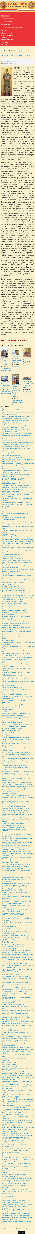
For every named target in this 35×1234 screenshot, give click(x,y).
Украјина (5, 711)
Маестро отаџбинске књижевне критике (14, 467)
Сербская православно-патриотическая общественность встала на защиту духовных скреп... (16, 767)
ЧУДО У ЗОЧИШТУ (8, 943)
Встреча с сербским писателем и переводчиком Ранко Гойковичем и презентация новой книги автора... (17, 659)
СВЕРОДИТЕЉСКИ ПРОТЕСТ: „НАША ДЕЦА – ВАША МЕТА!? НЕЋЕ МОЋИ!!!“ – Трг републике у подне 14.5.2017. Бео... (17, 1159)
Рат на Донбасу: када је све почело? (13, 457)
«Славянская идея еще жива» (11, 1142)
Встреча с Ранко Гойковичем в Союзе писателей (17, 724)
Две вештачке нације (8, 685)
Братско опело (6, 881)
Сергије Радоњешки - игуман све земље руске (16, 631)
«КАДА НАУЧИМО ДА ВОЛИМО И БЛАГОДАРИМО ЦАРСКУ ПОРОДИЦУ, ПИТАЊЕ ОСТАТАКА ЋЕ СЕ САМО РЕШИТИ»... (17, 1101)
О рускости (5, 573)
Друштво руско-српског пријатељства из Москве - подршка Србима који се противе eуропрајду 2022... (17, 754)
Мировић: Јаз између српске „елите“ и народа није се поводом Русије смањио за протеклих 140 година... (17, 1051)
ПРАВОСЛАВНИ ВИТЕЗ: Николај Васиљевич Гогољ (18, 1047)
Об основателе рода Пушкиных (11, 491)
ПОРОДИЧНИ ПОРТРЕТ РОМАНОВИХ (14, 1202)
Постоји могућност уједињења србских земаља (16, 607)
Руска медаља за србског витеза (12, 625)
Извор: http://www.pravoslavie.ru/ (14, 340)
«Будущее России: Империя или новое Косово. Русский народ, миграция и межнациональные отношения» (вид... (16, 859)
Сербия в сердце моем (9, 698)
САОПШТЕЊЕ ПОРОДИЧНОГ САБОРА (14, 676)
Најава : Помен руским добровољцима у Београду (17, 1178)
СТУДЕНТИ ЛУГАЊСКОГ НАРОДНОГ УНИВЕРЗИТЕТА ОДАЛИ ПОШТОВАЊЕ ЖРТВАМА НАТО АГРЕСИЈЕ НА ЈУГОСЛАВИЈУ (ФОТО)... (17, 954)
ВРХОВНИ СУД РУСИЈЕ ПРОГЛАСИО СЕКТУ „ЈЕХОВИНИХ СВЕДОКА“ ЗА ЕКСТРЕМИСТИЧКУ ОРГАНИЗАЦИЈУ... (17, 1191)
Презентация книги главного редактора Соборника (17, 663)
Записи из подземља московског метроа (14, 633)
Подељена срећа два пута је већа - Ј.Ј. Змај (15, 803)
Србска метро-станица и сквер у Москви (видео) (17, 883)
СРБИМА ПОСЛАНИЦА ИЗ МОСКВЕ (13, 945)
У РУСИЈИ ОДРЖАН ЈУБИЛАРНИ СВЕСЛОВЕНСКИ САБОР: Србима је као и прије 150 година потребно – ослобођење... (18, 1129)
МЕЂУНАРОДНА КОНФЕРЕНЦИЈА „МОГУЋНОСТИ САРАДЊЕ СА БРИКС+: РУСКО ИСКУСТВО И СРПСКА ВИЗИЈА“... (18, 494)
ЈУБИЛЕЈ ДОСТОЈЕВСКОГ (10, 844)
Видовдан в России (8, 648)
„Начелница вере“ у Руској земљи (12, 558)
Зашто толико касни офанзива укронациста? (16, 704)
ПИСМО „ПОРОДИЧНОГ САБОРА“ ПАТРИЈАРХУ (17, 1075)
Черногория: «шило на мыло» (11, 707)
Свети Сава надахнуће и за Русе (12, 728)
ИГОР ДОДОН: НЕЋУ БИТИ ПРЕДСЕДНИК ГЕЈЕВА (17, 1148)
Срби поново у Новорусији (10, 422)
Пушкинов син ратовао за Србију (12, 601)
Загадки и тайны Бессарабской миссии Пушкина (17, 433)
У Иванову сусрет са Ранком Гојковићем (14, 468)
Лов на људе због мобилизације (12, 722)
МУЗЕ (4, 511)
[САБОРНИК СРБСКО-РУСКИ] (17, 6)
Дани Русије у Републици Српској (12, 582)
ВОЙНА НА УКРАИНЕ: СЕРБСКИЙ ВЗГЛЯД (15, 812)
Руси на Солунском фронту (10, 1066)
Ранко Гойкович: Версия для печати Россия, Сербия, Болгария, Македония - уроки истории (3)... (16, 984)
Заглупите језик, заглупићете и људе (13, 590)
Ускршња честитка (7, 1195)
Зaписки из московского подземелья (13, 635)
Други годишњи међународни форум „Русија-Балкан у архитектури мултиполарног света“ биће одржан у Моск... (17, 522)
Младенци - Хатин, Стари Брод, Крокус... (14, 517)
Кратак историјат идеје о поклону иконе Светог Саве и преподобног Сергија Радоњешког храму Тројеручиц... (17, 562)
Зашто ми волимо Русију (9, 1098)
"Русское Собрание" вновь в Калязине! (14, 726)
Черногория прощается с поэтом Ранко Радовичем (18, 646)
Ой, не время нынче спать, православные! (15, 963)
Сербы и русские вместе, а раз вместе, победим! (17, 842)
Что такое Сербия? (8, 640)
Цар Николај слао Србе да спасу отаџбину (15, 1133)
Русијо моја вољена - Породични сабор (14, 694)
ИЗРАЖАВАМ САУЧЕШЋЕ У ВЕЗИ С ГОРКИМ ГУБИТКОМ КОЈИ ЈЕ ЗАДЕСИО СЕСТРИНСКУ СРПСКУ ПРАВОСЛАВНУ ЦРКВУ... (16, 901)
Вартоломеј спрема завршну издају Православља (17, 539)
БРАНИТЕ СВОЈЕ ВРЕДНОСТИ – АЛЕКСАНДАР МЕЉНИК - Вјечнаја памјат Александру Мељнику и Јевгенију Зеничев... (18, 853)
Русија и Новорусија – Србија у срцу (13, 946)
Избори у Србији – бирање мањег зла (13, 620)
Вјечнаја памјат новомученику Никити (13, 806)
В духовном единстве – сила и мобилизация (15, 795)
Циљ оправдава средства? (10, 556)
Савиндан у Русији (8, 534)
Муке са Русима (7, 584)
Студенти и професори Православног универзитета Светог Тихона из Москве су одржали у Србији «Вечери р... (18, 543)
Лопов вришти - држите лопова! (12, 586)
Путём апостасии (7, 735)
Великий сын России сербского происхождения (16, 847)
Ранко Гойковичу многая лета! (11, 825)
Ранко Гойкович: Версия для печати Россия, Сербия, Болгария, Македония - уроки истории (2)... (16, 978)
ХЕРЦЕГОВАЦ (6, 1060)
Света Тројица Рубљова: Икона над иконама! (16, 864)
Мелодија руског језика (9, 793)
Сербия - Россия (7, 750)
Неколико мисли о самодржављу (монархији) (16, 1040)
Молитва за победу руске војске (12, 687)
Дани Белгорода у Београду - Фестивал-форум (16, 538)
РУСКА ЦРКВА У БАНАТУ (10, 1062)
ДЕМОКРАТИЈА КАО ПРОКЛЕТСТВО (13, 827)
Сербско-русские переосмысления (13, 823)
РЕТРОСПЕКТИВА (8, 709)
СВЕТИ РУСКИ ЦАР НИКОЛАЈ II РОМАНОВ (15, 808)
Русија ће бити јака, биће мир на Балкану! (15, 866)
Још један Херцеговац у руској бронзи (14, 1058)
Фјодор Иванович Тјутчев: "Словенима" (14, 1126)
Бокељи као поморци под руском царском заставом (18, 786)
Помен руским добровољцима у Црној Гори (15, 1200)
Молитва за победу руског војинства (13, 693)
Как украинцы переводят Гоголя (12, 805)
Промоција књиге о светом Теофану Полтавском (17, 696)
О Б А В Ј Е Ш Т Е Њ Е (9, 926)
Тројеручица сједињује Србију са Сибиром (15, 420)
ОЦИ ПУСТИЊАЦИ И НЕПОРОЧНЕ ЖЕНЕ (15, 810)
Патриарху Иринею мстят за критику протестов (16, 950)
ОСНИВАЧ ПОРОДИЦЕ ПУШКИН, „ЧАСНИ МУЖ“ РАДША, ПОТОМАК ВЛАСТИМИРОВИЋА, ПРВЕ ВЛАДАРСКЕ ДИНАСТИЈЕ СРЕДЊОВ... (17, 487)
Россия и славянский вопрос (11, 455)
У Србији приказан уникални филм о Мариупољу (17, 424)
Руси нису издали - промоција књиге (13, 833)
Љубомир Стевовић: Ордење (11, 1042)
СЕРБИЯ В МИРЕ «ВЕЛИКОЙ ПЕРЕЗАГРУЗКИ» (16, 846)
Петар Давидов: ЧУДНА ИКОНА (15, 55)
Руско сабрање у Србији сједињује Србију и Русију (17, 1221)
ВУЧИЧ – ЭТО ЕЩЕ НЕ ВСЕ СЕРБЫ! (13, 478)
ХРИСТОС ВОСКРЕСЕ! (9, 948)
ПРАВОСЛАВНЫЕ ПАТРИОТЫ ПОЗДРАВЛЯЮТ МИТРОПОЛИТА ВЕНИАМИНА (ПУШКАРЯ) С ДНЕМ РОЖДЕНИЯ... (18, 739)
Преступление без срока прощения (13, 588)
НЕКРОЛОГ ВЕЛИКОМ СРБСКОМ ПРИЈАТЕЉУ (16, 935)
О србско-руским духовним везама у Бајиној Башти (18, 595)
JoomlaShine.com (27, 1229)
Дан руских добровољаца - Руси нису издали (16, 801)
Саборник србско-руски (12, 61)
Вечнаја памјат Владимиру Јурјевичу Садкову (16, 502)
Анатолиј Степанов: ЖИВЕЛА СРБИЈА (14, 987)
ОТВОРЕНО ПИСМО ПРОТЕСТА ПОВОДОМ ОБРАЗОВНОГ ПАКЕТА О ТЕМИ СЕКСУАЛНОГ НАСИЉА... (16, 1185)
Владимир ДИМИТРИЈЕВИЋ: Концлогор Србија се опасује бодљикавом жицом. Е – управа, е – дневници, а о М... (17, 1086)
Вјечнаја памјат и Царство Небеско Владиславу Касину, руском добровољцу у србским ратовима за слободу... (18, 819)
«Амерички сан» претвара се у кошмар (14, 885)
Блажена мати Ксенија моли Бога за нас (14, 446)
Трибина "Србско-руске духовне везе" (13, 454)
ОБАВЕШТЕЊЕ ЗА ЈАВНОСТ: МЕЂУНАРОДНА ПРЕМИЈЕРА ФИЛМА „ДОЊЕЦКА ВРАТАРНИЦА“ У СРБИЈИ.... (17, 959)
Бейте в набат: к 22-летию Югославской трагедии (17, 887)
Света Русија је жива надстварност (13, 868)
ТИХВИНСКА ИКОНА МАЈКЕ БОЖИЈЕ (13, 480)
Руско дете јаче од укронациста (12, 721)
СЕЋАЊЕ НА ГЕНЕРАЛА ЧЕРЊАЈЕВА (13, 849)
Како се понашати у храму (10, 862)
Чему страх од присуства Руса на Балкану (15, 917)
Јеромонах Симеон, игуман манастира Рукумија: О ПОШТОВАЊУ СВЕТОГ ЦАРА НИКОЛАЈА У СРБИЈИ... (18, 1206)
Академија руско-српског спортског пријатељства (17, 1120)
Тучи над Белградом (8, 519)
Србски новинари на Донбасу (11, 536)
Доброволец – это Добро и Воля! (12, 706)
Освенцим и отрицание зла (10, 452)
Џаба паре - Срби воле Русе (11, 730)
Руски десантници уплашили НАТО (13, 1004)
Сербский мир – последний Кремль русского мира (17, 788)
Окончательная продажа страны (12, 554)
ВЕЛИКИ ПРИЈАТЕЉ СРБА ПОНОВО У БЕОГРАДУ (17, 937)
